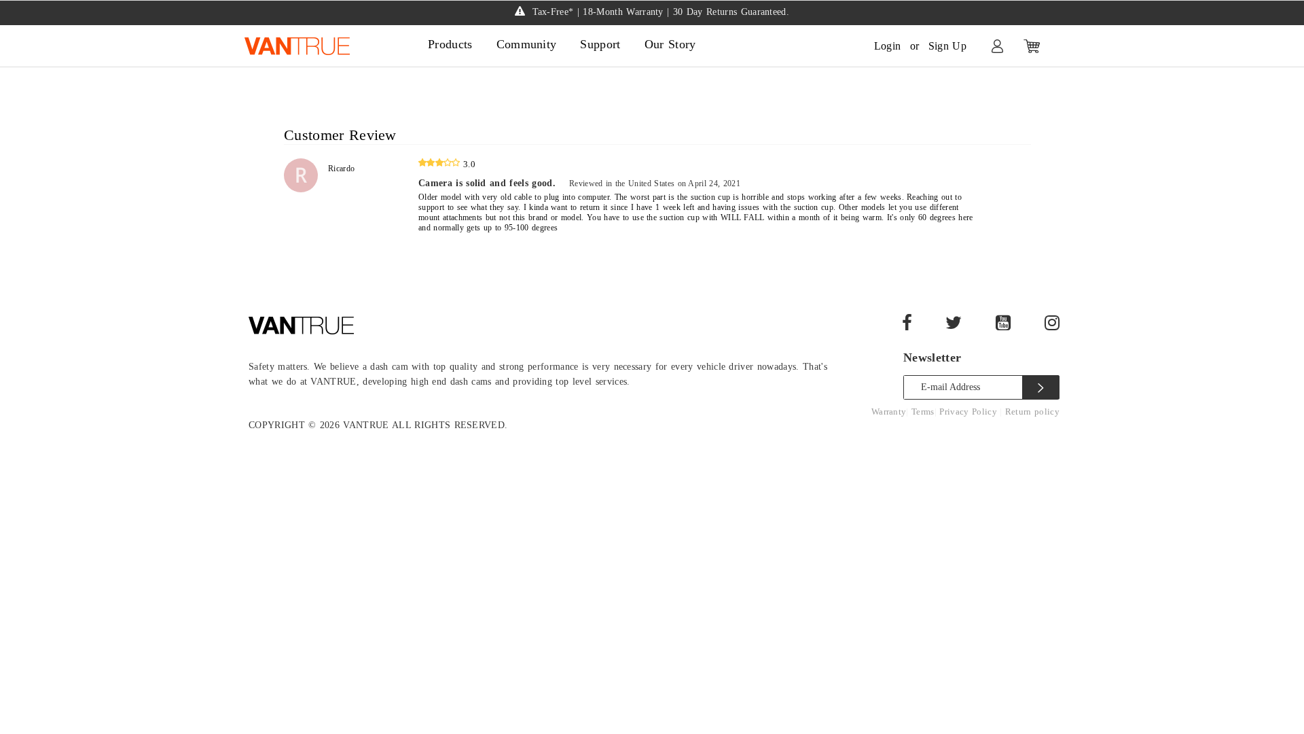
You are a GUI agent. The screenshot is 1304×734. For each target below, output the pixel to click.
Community (526, 44)
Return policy (1032, 411)
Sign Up (947, 46)
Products (450, 44)
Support (600, 44)
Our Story (670, 44)
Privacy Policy (969, 411)
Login (887, 46)
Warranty (889, 411)
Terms (923, 411)
